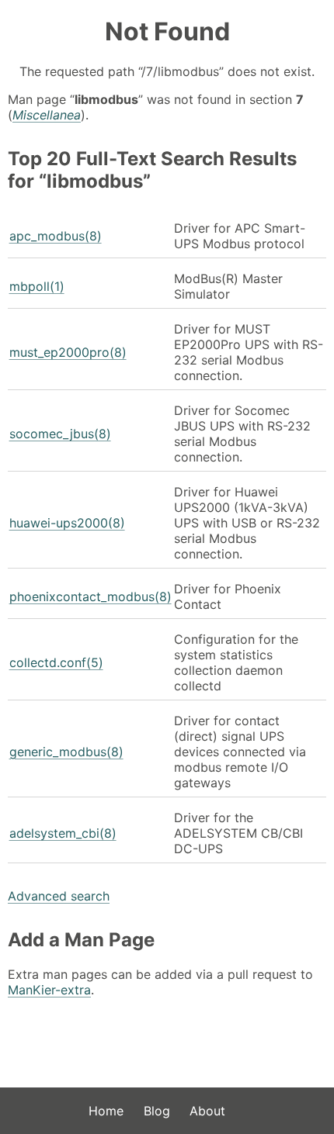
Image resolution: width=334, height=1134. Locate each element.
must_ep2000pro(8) (68, 352)
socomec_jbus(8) (60, 433)
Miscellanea (46, 115)
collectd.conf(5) (56, 662)
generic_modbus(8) (66, 751)
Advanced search (59, 896)
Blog (157, 1110)
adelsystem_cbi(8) (63, 833)
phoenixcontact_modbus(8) (90, 596)
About (207, 1110)
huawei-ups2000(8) (67, 523)
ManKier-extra (49, 989)
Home (106, 1110)
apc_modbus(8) (55, 236)
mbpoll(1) (36, 286)
